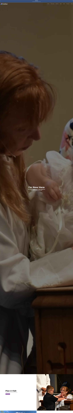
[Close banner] (72, 0)
